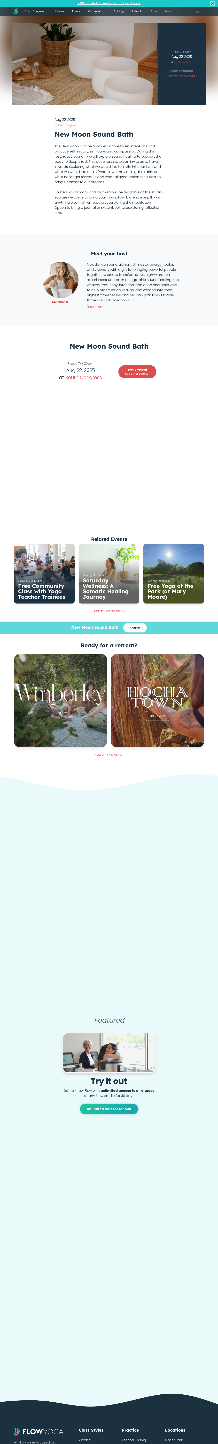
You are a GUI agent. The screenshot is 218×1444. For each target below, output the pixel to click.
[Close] (212, 3)
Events (76, 11)
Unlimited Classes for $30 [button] (109, 1109)
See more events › (109, 610)
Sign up (135, 628)
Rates (154, 11)
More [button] (168, 11)
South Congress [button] (35, 11)
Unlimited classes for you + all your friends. (109, 3)
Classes (59, 11)
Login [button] (197, 11)
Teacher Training (134, 1440)
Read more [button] (96, 306)
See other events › (137, 372)
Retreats (137, 11)
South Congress (183, 62)
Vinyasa (85, 1440)
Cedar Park (174, 1440)
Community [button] (95, 12)
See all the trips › (109, 755)
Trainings (118, 11)
